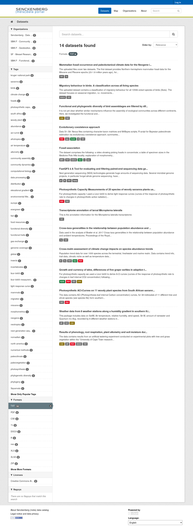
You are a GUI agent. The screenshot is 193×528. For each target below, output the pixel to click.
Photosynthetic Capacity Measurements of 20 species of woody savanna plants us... (107, 189)
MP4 (61, 160)
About (144, 10)
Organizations (129, 10)
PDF (61, 139)
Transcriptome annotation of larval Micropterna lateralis (90, 210)
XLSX (73, 139)
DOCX (62, 97)
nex (67, 139)
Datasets (105, 10)
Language (133, 517)
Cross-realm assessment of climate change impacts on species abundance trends (106, 249)
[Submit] (178, 10)
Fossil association (69, 148)
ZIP (61, 323)
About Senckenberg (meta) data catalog (30, 509)
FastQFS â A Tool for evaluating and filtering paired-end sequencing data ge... (103, 168)
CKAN (133, 513)
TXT (61, 76)
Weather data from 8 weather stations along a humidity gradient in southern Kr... (104, 311)
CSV (61, 118)
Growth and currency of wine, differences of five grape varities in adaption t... (103, 269)
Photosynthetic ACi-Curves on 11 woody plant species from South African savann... (107, 290)
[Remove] (75, 54)
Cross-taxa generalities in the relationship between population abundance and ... (105, 228)
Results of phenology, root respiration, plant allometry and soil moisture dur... (103, 332)
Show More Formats (21, 469)
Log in (178, 2)
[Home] (12, 21)
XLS (80, 160)
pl (61, 180)
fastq (75, 180)
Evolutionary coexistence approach (79, 127)
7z (66, 76)
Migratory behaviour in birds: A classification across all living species (98, 85)
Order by (146, 44)
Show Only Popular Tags (23, 394)
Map (116, 10)
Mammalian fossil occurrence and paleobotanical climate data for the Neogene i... (105, 64)
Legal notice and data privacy (25, 513)
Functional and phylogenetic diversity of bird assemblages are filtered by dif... (103, 106)
